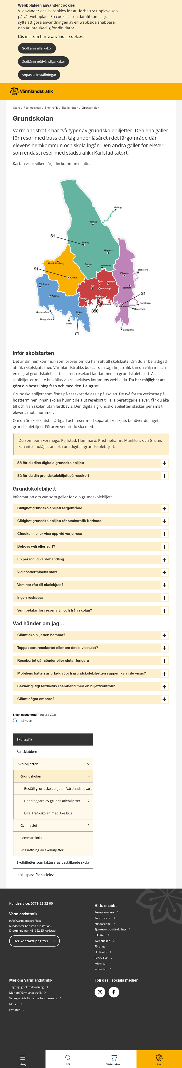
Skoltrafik (51, 108)
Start (16, 108)
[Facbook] (114, 992)
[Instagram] (100, 992)
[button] (91, 463)
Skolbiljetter (70, 108)
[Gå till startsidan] (31, 94)
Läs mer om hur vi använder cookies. (51, 36)
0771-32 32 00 (42, 903)
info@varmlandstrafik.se (25, 921)
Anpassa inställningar (39, 74)
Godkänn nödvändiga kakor (43, 61)
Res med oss (32, 108)
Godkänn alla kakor (37, 48)
